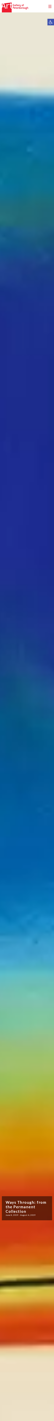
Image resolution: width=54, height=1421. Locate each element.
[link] (50, 22)
